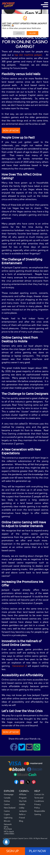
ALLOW (32, 33)
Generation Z (19, 665)
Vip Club (22, 801)
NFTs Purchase (8, 828)
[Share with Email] (29, 749)
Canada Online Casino (7, 800)
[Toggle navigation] (44, 4)
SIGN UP (12, 851)
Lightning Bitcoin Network (8, 820)
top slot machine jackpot (28, 54)
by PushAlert (43, 38)
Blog (21, 821)
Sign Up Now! (11, 130)
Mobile (22, 804)
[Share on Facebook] (14, 749)
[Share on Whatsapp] (36, 749)
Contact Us (39, 794)
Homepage (8, 794)
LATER (19, 33)
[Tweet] (22, 749)
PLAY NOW (37, 851)
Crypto (7, 814)
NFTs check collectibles (9, 832)
